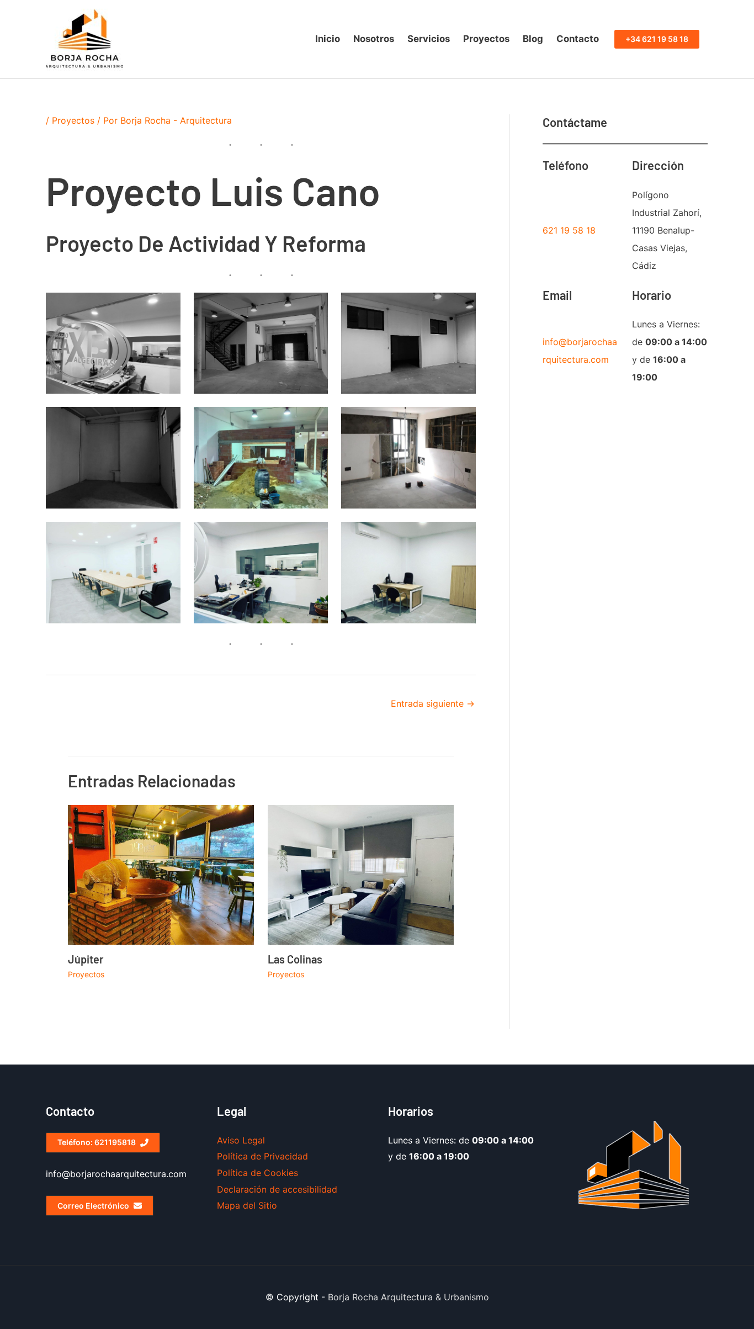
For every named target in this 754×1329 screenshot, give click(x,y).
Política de (240, 1172)
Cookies (281, 1172)
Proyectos (486, 38)
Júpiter (86, 959)
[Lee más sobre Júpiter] (161, 874)
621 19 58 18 (569, 230)
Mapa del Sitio (247, 1205)
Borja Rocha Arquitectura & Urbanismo (408, 1296)
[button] (656, 39)
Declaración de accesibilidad (277, 1189)
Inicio (327, 38)
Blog (533, 38)
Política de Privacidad (262, 1156)
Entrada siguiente (433, 703)
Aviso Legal (241, 1140)
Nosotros (373, 38)
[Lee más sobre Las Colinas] (361, 874)
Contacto (577, 38)
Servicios (428, 38)
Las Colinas (295, 959)
